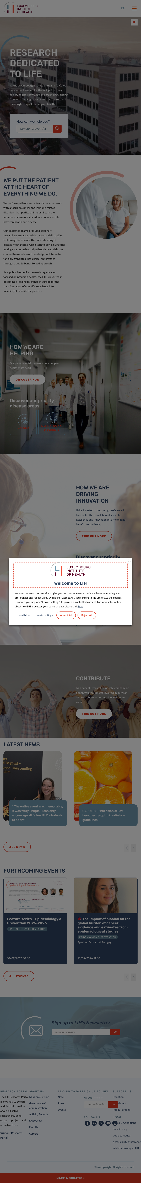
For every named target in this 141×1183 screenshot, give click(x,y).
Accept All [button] (66, 615)
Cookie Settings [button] (44, 615)
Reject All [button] (86, 615)
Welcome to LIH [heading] (70, 583)
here (80, 606)
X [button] (128, 562)
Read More (24, 615)
